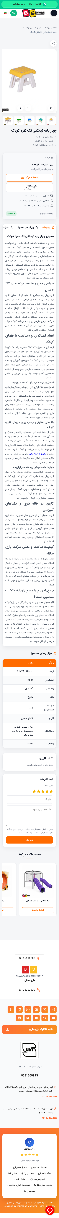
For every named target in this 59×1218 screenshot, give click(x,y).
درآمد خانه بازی (44, 1173)
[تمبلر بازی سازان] (11, 1009)
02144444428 (49, 1118)
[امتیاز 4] (38, 792)
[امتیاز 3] (43, 792)
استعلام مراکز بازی (29, 177)
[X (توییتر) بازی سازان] (44, 1009)
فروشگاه (47, 28)
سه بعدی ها (29, 1191)
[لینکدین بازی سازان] (19, 1009)
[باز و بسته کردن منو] (54, 13)
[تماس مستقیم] (13, 13)
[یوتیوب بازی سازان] (53, 1018)
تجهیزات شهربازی (20, 1167)
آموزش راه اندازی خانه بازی (18, 1185)
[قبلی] (28, 108)
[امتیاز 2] (47, 792)
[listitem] (51, 120)
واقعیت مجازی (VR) (43, 1185)
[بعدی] (20, 108)
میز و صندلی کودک (33, 28)
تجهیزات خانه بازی (39, 1167)
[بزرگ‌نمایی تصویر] (51, 108)
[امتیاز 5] (34, 792)
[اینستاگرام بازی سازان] (53, 1009)
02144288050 (49, 1097)
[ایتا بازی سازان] (28, 1018)
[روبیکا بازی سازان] (19, 1018)
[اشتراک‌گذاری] (53, 43)
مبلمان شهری (19, 1179)
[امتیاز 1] (51, 792)
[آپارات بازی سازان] (36, 1009)
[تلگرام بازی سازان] (44, 1018)
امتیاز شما (49, 786)
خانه (55, 28)
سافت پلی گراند (27, 1173)
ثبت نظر (29, 840)
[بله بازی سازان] (36, 1018)
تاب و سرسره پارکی (37, 1179)
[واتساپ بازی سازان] (28, 1009)
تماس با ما (12, 1173)
